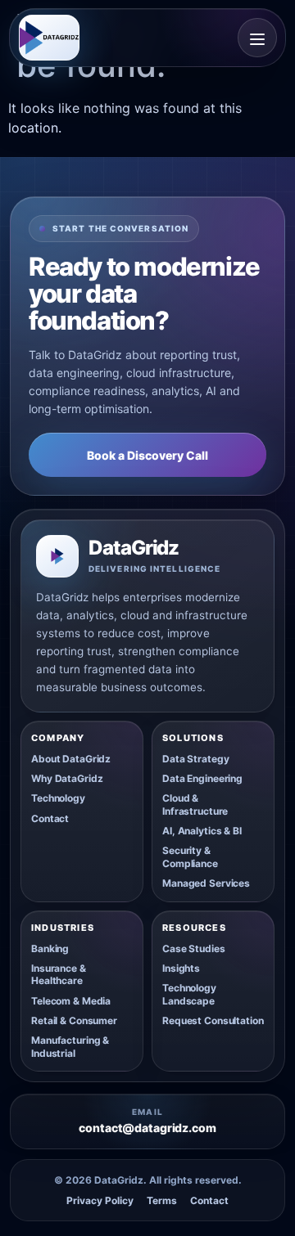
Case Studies (193, 948)
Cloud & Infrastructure (195, 804)
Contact (50, 818)
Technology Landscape (189, 994)
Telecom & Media (71, 1001)
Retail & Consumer (74, 1020)
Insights (181, 968)
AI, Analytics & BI (202, 831)
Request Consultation (213, 1020)
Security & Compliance (190, 856)
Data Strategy (195, 759)
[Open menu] (257, 37)
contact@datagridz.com (147, 1128)
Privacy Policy (100, 1201)
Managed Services (206, 883)
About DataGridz (71, 759)
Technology (58, 798)
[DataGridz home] (49, 38)
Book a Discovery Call (147, 455)
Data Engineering (202, 778)
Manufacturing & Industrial (70, 1046)
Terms (162, 1201)
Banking (50, 948)
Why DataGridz (66, 778)
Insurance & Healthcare (58, 974)
